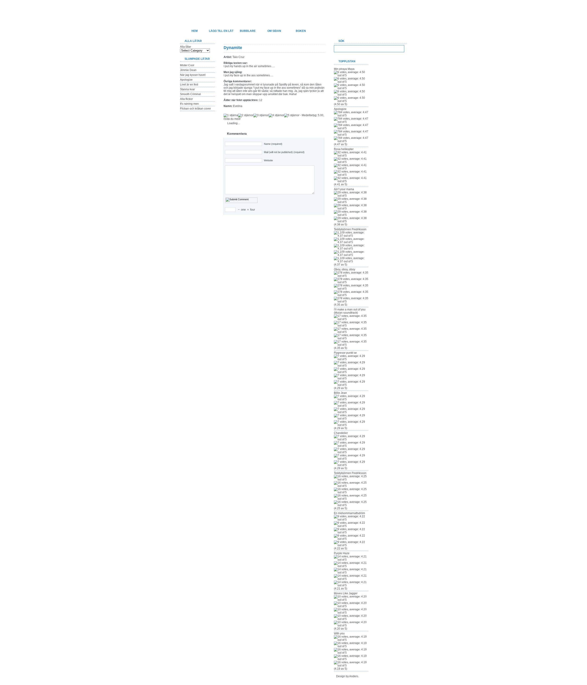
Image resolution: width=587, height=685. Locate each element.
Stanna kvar (187, 89)
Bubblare (248, 31)
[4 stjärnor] (276, 115)
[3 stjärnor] (261, 115)
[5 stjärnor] (291, 115)
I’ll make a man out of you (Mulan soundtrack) (349, 311)
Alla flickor (186, 99)
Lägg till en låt (221, 31)
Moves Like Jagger (345, 593)
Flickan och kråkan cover (195, 108)
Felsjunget (204, 10)
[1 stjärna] (231, 115)
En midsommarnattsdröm (349, 513)
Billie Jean (340, 393)
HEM (194, 31)
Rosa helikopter (344, 149)
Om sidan (274, 31)
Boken (301, 31)
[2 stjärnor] (245, 115)
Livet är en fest (189, 84)
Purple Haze (341, 553)
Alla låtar (185, 46)
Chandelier (341, 433)
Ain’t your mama (344, 189)
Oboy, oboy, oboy (344, 269)
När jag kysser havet (192, 75)
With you (339, 633)
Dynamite (233, 47)
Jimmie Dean (188, 70)
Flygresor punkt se (345, 352)
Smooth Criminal (190, 94)
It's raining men (189, 103)
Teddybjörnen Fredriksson (350, 229)
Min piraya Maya (344, 69)
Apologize (186, 79)
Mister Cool (187, 65)
